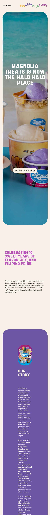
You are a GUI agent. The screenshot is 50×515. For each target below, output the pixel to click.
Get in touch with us (25, 170)
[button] (8, 5)
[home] (33, 5)
